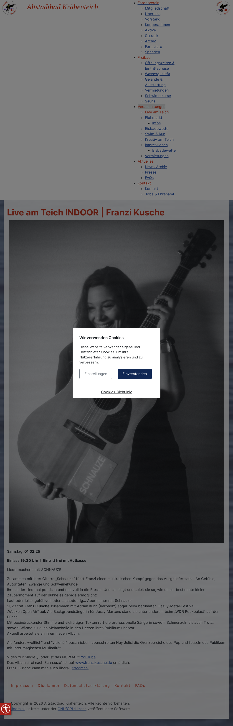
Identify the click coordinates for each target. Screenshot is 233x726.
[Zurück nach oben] (225, 717)
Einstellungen (95, 373)
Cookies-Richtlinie (116, 392)
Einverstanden (134, 373)
